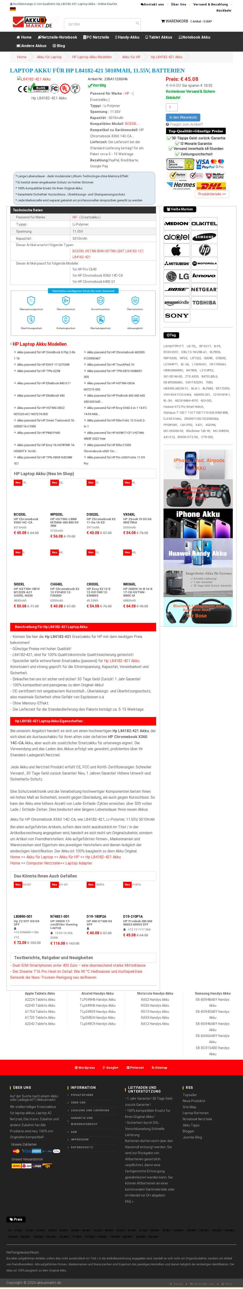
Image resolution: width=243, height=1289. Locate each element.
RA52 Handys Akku (155, 999)
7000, (209, 382)
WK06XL (129, 584)
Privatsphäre (82, 1095)
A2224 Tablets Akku (40, 999)
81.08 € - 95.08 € (149, 1230)
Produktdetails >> (212, 194)
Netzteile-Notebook (59, 37)
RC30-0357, (171, 352)
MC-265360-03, (174, 431)
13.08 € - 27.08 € (35, 1230)
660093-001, (202, 394)
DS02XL (93, 514)
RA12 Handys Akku (155, 1024)
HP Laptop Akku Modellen (92, 57)
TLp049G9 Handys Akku (98, 1012)
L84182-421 (82, 257)
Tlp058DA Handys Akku (97, 1017)
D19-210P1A (133, 916)
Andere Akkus (34, 46)
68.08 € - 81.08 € (126, 1230)
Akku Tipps (191, 1125)
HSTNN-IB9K (94, 251)
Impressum (80, 1139)
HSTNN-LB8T (115, 251)
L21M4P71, (171, 364)
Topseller (190, 1095)
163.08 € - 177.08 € (70, 1236)
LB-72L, (192, 346)
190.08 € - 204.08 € (121, 1236)
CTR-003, (207, 437)
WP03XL (56, 514)
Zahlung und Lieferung (90, 1110)
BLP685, (208, 388)
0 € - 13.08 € (15, 1230)
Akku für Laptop (49, 57)
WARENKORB (177, 21)
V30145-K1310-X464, (178, 394)
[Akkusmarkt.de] (35, 21)
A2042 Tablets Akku (40, 1024)
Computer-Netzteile (43, 863)
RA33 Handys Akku (155, 1017)
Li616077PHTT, (174, 346)
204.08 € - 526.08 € (147, 1236)
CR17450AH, (218, 364)
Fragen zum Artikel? (186, 124)
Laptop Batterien (196, 1113)
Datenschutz (82, 1147)
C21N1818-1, (221, 394)
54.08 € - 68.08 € (103, 1230)
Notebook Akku (196, 37)
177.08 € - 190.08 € (95, 1236)
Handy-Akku (128, 37)
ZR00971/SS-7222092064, (201, 419)
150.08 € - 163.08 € (44, 1236)
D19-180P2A (96, 916)
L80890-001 (23, 916)
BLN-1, (195, 388)
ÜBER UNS (78, 1102)
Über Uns (178, 4)
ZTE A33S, (192, 376)
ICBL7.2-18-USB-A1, (194, 352)
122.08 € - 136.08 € (223, 1230)
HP (127, 94)
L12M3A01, (199, 364)
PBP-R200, (170, 358)
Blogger (188, 1131)
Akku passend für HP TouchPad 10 (110, 364)
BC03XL (131, 124)
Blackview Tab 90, (198, 431)
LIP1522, (196, 358)
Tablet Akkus (160, 37)
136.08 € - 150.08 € (19, 1236)
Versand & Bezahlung (210, 4)
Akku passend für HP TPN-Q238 (38, 371)
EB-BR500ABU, (173, 382)
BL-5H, (168, 400)
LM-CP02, (186, 425)
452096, (211, 425)
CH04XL (56, 584)
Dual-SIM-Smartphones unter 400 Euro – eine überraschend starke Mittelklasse (79, 965)
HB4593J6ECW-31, (176, 388)
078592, (221, 358)
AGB (74, 1132)
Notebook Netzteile (197, 1119)
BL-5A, (185, 364)
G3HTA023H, (194, 382)
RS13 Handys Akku (155, 1012)
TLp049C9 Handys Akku (98, 1024)
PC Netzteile (98, 37)
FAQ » (129, 1201)
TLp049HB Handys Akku (97, 1005)
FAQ (228, 1284)
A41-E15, (169, 437)
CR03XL (93, 584)
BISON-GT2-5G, (188, 437)
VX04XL (129, 514)
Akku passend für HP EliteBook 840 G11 (44, 383)
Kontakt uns (154, 4)
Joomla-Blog (192, 1137)
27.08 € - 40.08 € (58, 1230)
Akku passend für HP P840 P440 (38, 432)
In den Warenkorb (183, 117)
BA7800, (191, 370)
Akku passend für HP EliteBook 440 (41, 395)
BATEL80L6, (209, 376)
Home (26, 37)
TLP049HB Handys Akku (97, 999)
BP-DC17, (205, 346)
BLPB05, (215, 352)
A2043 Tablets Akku (40, 1005)
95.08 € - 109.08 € (172, 1230)
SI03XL (19, 584)
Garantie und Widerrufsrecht (84, 1121)
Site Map (189, 1107)
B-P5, (217, 346)
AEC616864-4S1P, (186, 400)
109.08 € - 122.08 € (197, 1230)
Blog (60, 46)
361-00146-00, (173, 376)
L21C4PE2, (207, 370)
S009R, (208, 358)
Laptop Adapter (78, 863)
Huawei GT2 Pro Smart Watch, (184, 406)
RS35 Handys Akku (155, 1005)
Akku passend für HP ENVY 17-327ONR (43, 364)
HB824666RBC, (174, 370)
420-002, (206, 400)
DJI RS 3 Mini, (173, 419)
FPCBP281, (171, 425)
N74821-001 (59, 916)
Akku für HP (131, 57)
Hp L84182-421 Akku (166, 57)
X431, (199, 425)
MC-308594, (221, 431)
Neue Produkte (194, 1101)
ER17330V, (223, 388)
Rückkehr (224, 10)
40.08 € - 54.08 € (81, 1230)
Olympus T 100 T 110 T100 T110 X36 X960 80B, (196, 412)
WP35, (184, 358)
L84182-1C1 (135, 251)
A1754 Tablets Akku (40, 1012)
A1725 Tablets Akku (40, 1017)
